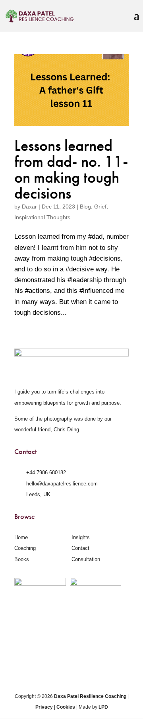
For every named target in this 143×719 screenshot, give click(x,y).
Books (21, 559)
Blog (85, 206)
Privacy (44, 707)
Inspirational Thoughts (42, 217)
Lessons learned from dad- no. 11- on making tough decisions (71, 169)
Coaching (25, 548)
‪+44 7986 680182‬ (46, 472)
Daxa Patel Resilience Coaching (90, 696)
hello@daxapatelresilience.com (62, 484)
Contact (80, 548)
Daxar (29, 206)
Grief (100, 206)
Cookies (65, 707)
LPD (103, 707)
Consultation (86, 559)
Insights (81, 537)
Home (21, 537)
